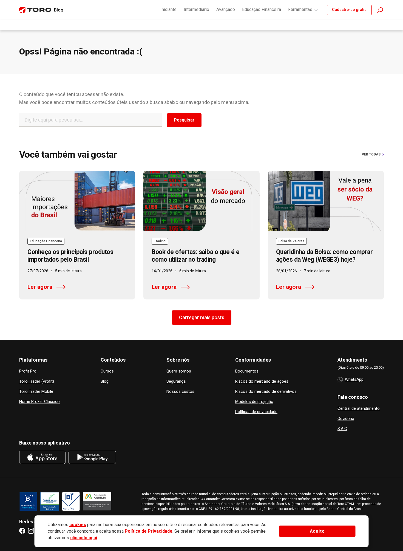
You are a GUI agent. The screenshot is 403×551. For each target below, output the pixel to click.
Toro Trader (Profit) (36, 381)
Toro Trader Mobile (36, 392)
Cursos (107, 371)
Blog (105, 381)
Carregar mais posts (201, 317)
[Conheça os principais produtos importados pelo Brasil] (77, 201)
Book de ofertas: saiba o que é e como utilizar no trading (195, 255)
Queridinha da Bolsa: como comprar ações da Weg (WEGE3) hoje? (324, 255)
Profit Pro (27, 371)
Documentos (247, 371)
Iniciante (168, 9)
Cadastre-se (349, 9)
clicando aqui (83, 537)
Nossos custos (180, 392)
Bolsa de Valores (291, 241)
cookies (77, 524)
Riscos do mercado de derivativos (266, 392)
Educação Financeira (261, 9)
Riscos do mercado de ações (261, 381)
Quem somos (178, 371)
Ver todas (371, 154)
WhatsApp (354, 379)
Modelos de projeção (254, 402)
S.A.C (342, 429)
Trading (160, 241)
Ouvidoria (345, 419)
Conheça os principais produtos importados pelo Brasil (70, 255)
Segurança (176, 381)
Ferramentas (300, 9)
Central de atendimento (358, 408)
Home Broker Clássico (39, 402)
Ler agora (39, 287)
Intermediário (196, 9)
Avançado (225, 9)
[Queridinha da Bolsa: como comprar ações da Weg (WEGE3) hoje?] (326, 201)
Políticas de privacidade (256, 412)
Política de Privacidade (148, 531)
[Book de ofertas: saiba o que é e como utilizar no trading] (201, 201)
